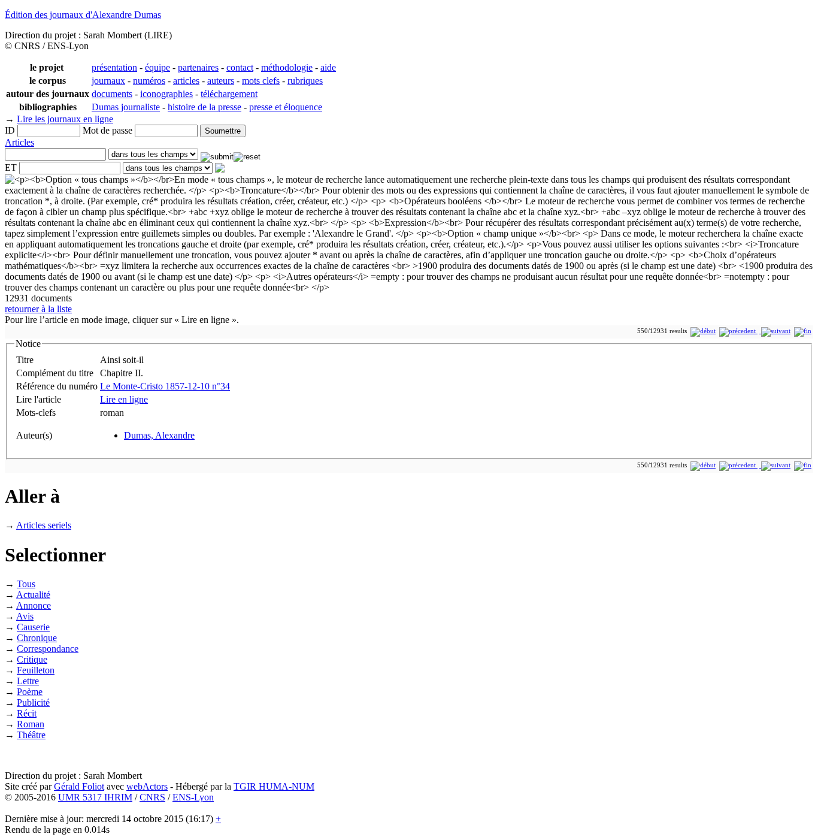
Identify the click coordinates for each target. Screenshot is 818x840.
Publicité (33, 702)
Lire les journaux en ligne (65, 119)
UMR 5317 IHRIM (95, 797)
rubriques (305, 80)
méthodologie (287, 67)
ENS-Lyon (193, 797)
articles (186, 80)
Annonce (33, 605)
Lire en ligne (124, 399)
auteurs (220, 80)
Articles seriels (43, 525)
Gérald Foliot (79, 786)
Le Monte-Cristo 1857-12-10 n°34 (165, 386)
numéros (149, 80)
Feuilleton (35, 670)
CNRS (152, 797)
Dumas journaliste (126, 107)
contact (239, 67)
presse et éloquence (285, 107)
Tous (26, 584)
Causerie (33, 627)
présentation (114, 67)
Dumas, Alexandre (159, 435)
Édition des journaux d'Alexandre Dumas (83, 15)
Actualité (33, 595)
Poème (30, 692)
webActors (147, 786)
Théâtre (31, 735)
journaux (108, 80)
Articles (19, 142)
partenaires (198, 67)
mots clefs (261, 80)
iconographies (166, 94)
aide (328, 67)
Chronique (37, 638)
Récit (27, 713)
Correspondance (47, 648)
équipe (157, 67)
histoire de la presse (204, 107)
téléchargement (229, 94)
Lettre (28, 681)
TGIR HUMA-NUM (274, 786)
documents (112, 94)
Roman (30, 724)
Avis (25, 616)
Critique (32, 659)
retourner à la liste (38, 309)
